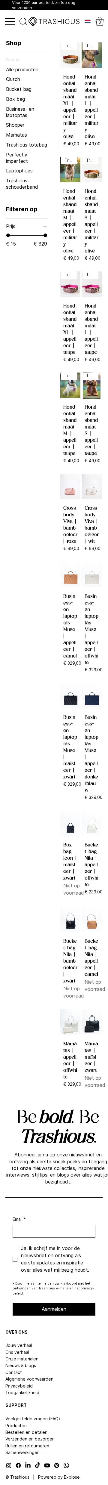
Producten (16, 1425)
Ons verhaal (17, 1352)
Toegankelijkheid (22, 1392)
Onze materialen (21, 1359)
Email (19, 1219)
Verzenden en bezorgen (30, 1439)
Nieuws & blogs (20, 1365)
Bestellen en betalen (26, 1432)
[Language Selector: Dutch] (88, 21)
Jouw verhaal (18, 1345)
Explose (72, 1477)
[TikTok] (37, 1465)
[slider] (8, 235)
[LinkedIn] (28, 1465)
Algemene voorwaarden (29, 1379)
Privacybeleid (19, 1386)
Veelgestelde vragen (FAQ (31, 1418)
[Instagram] (8, 1465)
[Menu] (9, 21)
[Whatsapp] (66, 1465)
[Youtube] (47, 1465)
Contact (13, 1372)
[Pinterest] (56, 1465)
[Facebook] (18, 1465)
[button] (100, 21)
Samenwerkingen (22, 1452)
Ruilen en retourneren (27, 1445)
